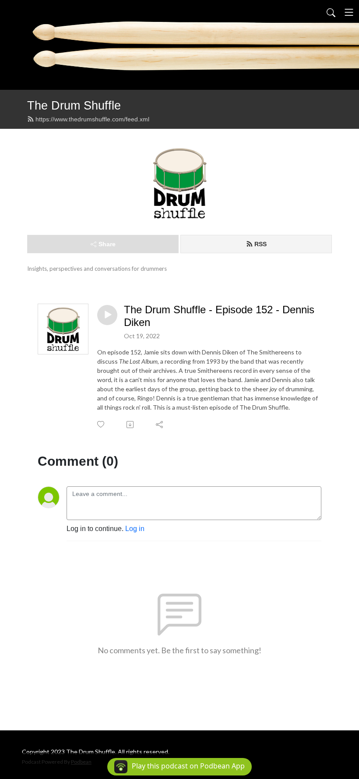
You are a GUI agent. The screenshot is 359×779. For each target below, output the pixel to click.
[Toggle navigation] (349, 12)
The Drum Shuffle (74, 105)
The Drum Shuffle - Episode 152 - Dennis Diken (219, 316)
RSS (260, 244)
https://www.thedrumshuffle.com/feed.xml (92, 119)
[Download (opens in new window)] (131, 424)
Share (107, 244)
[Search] (331, 12)
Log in (134, 528)
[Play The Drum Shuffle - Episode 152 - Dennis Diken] (107, 315)
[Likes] (101, 424)
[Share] (160, 424)
